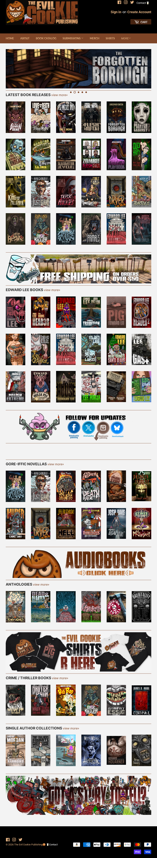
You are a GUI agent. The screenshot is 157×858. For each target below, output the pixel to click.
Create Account (139, 12)
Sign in (116, 12)
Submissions (72, 38)
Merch (94, 38)
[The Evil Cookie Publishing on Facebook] (119, 2)
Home (10, 38)
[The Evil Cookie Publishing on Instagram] (126, 2)
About (24, 38)
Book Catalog (46, 38)
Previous (12, 68)
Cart (143, 22)
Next (145, 68)
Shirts (110, 38)
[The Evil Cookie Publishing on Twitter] (132, 2)
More (125, 38)
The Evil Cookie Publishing (28, 844)
